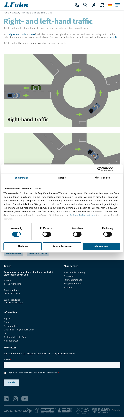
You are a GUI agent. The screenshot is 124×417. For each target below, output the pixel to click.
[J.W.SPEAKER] (19, 411)
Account (68, 287)
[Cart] (102, 4)
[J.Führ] (16, 4)
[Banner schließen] (119, 169)
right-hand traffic (18, 34)
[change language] (110, 5)
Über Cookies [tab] (102, 177)
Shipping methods (73, 283)
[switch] (46, 234)
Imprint (7, 318)
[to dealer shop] (93, 4)
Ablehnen (23, 246)
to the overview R (13, 253)
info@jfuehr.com (12, 283)
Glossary (16, 12)
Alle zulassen (101, 246)
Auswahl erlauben (62, 246)
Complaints (69, 276)
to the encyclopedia (38, 253)
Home (6, 12)
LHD (115, 37)
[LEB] (67, 411)
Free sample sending (74, 272)
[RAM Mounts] (100, 411)
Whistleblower (11, 340)
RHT (33, 34)
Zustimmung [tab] (21, 177)
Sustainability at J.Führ (15, 337)
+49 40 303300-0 (12, 293)
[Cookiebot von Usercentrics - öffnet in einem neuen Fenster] (99, 169)
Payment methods (73, 280)
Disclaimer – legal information (19, 329)
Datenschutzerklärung (82, 215)
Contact (7, 322)
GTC (5, 333)
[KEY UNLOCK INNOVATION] (84, 411)
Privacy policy (11, 326)
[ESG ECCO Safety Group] (46, 411)
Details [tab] (62, 177)
